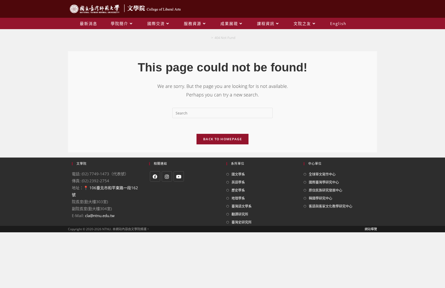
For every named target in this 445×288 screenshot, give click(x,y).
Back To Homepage (222, 139)
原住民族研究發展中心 (325, 190)
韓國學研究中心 (320, 198)
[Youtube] (179, 176)
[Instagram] (167, 176)
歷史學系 (238, 190)
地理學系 (238, 198)
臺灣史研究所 (242, 222)
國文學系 (238, 174)
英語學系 (238, 182)
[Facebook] (155, 176)
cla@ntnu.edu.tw (100, 215)
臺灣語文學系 (242, 206)
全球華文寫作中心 (322, 174)
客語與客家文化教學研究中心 (330, 206)
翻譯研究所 (240, 214)
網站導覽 (371, 229)
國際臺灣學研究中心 (324, 182)
